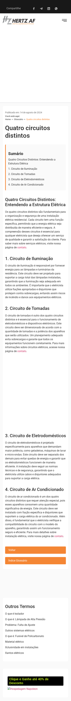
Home (8, 119)
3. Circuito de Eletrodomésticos (26, 179)
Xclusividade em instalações (21, 647)
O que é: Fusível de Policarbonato (24, 636)
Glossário (18, 119)
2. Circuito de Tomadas (21, 174)
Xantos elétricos (14, 652)
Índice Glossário (17, 560)
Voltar (11, 550)
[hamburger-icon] (64, 21)
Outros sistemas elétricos (20, 630)
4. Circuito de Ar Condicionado (25, 184)
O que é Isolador (14, 613)
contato (21, 247)
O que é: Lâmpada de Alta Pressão (25, 619)
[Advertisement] (35, 65)
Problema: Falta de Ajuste (20, 624)
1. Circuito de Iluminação (22, 168)
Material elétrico (14, 641)
